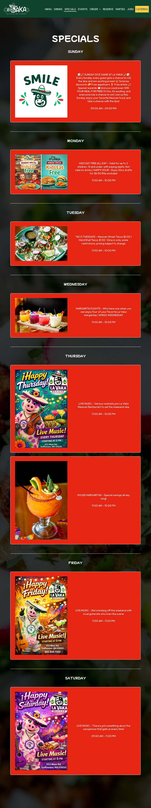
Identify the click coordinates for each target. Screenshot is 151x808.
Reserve (108, 9)
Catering (142, 9)
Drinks (58, 9)
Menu (48, 9)
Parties (120, 9)
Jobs (130, 9)
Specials (70, 9)
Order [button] (94, 9)
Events (82, 9)
